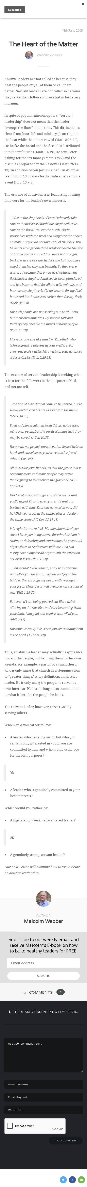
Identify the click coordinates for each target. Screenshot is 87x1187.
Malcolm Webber (49, 55)
